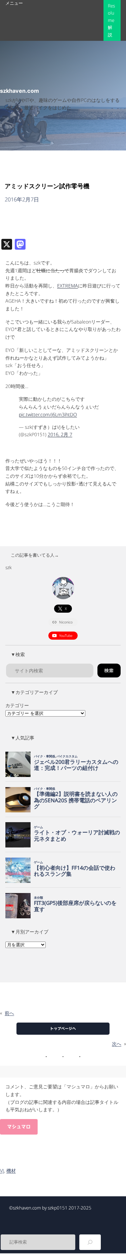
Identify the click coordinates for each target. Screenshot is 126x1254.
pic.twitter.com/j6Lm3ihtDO (48, 414)
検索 (109, 670)
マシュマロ (19, 1126)
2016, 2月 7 (60, 434)
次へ (116, 1043)
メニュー (14, 3)
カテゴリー (17, 705)
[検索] (90, 1242)
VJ (2, 1170)
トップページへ (63, 1028)
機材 (11, 1170)
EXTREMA (67, 285)
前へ (9, 1013)
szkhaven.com (19, 90)
